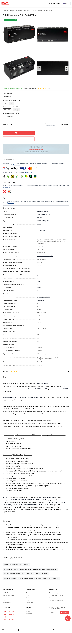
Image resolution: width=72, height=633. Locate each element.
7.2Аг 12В (40, 246)
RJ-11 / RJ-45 (41, 297)
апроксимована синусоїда (45, 256)
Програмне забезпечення (56, 600)
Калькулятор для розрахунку (56, 598)
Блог (4, 600)
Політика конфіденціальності (56, 593)
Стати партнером (7, 602)
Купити (20, 133)
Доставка (28, 593)
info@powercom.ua (8, 617)
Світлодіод (40, 300)
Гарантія (28, 600)
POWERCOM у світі (7, 593)
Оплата (28, 595)
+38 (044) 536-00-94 (8, 614)
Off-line (39, 217)
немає (39, 224)
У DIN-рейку (41, 230)
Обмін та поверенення (32, 598)
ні (37, 275)
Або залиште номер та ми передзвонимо (36, 152)
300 (38, 236)
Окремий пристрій (42, 211)
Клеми (39, 287)
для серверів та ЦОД (43, 214)
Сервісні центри (30, 602)
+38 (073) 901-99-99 (53, 3)
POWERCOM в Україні (8, 595)
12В (38, 281)
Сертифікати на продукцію (56, 595)
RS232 (48, 297)
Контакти (5, 598)
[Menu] (2, 630)
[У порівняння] (63, 124)
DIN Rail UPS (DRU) (43, 221)
